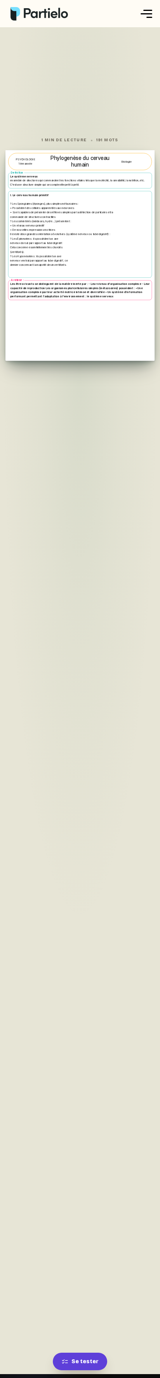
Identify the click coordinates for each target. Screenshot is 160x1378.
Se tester (85, 1361)
